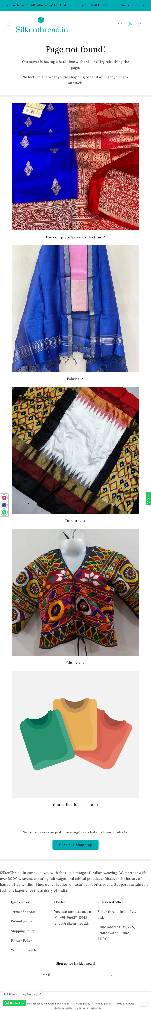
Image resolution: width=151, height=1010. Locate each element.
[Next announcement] (143, 5)
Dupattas (73, 521)
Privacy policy (103, 1003)
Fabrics (73, 379)
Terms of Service (23, 912)
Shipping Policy (23, 931)
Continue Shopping (75, 845)
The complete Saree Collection (73, 237)
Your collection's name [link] (73, 805)
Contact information (89, 1007)
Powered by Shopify (57, 1003)
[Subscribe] (110, 975)
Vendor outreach (23, 950)
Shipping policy (63, 1007)
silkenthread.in (36, 1003)
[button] (9, 24)
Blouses (73, 663)
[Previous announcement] (8, 5)
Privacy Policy (21, 940)
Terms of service (124, 1003)
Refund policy (21, 921)
